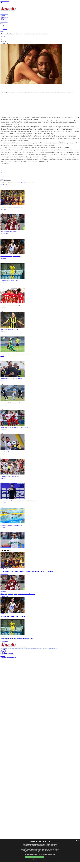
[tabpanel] (40, 364)
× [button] (78, 840)
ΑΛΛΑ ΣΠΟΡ (3, 18)
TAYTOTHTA (3, 650)
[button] (40, 859)
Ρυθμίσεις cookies (44, 854)
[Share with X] (1, 172)
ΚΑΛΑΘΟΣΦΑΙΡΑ (4, 17)
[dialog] (40, 850)
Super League (3, 591)
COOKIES (2, 652)
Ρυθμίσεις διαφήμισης (42, 853)
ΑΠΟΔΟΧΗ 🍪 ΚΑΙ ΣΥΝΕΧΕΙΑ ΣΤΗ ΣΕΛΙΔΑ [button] (34, 856)
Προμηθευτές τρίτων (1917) (39, 848)
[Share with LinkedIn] (1, 174)
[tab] (3, 180)
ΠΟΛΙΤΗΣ (2, 656)
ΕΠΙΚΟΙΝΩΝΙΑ (3, 649)
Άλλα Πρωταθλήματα (4, 568)
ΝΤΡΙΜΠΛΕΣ (3, 19)
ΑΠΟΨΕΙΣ (2, 20)
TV (8, 1)
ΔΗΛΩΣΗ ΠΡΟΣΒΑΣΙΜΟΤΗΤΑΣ (7, 654)
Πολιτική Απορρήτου (51, 854)
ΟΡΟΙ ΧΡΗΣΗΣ (3, 651)
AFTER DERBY (4, 22)
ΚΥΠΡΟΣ (2, 15)
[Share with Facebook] (1, 171)
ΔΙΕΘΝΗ (2, 16)
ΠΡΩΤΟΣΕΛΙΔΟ (4, 1)
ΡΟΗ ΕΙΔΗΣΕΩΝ (4, 14)
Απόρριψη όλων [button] (49, 856)
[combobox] (77, 841)
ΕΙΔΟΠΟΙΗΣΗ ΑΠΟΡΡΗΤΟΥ (6, 653)
